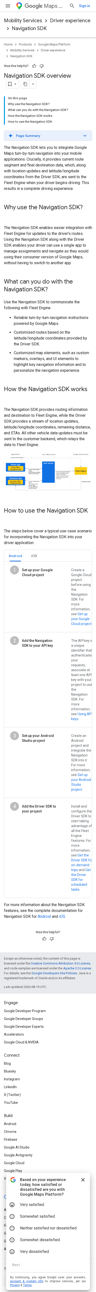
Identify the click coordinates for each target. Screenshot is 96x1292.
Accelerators (14, 1034)
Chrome (10, 1132)
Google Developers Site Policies (54, 973)
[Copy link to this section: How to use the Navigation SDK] (9, 519)
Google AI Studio (17, 1147)
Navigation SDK (29, 28)
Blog (7, 1063)
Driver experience (70, 21)
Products (25, 44)
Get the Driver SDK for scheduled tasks (81, 879)
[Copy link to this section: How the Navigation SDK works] (9, 397)
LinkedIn (10, 1087)
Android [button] (15, 556)
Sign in (84, 6)
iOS (62, 916)
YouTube (11, 1103)
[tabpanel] (48, 730)
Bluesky (10, 1071)
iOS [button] (34, 556)
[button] (48, 136)
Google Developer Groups (23, 1019)
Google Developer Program (25, 1011)
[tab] (15, 555)
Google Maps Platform (54, 44)
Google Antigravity (18, 1155)
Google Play (13, 1171)
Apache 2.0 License (77, 968)
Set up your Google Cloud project (81, 619)
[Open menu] (8, 6)
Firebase (10, 1139)
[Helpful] (34, 66)
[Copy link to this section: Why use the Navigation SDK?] (9, 216)
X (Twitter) (12, 1095)
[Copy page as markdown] (25, 84)
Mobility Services (23, 21)
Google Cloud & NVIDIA (21, 1042)
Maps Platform (54, 6)
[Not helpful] (41, 66)
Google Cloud (14, 1163)
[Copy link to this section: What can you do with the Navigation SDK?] (53, 290)
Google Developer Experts (24, 1027)
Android (44, 916)
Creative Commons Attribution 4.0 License (60, 963)
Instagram (12, 1079)
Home (8, 44)
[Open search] (72, 6)
